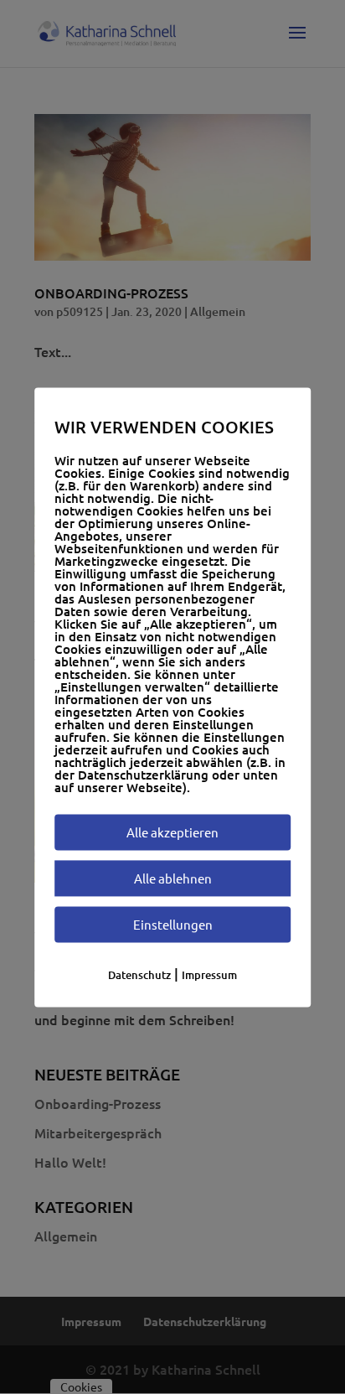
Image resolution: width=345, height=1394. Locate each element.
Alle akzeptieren (172, 832)
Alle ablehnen (173, 878)
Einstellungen (173, 924)
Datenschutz (139, 974)
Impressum (209, 974)
